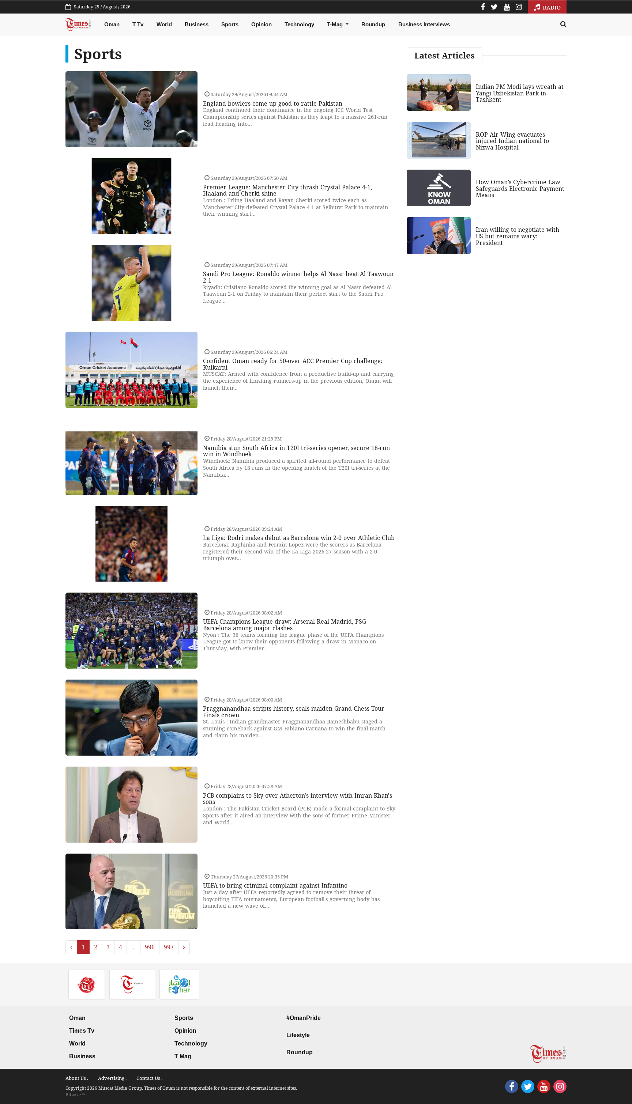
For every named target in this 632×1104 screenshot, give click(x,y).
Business (196, 24)
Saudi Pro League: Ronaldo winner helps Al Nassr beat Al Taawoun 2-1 (298, 277)
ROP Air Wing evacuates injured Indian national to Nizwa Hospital (512, 141)
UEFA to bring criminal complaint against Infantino (275, 885)
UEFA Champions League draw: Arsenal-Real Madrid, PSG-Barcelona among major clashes (285, 624)
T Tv (137, 24)
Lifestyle (298, 1035)
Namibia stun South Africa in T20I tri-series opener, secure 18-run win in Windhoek (296, 451)
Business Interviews (424, 24)
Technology (299, 24)
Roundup (373, 24)
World (164, 24)
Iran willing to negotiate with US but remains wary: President (517, 236)
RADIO (551, 7)
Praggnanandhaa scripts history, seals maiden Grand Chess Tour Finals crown (293, 711)
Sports (229, 24)
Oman (112, 24)
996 (150, 947)
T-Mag (335, 24)
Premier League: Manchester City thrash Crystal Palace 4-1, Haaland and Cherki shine (287, 190)
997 (169, 947)
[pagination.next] (184, 947)
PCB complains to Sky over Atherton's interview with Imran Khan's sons (297, 798)
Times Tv (81, 1031)
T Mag (182, 1056)
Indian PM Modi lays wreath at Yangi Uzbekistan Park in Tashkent (520, 93)
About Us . (76, 1078)
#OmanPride (303, 1018)
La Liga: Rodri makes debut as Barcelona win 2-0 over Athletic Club (299, 538)
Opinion (261, 24)
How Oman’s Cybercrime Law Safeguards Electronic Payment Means (520, 188)
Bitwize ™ (75, 1095)
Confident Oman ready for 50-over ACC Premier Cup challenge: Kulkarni (293, 364)
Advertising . (112, 1078)
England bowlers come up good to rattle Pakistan (272, 103)
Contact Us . (149, 1078)
